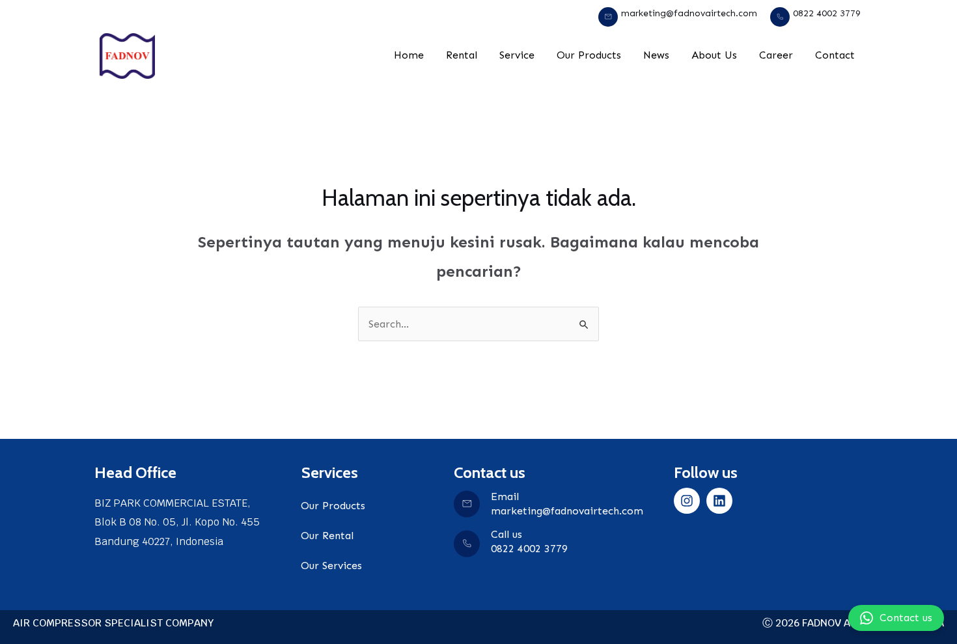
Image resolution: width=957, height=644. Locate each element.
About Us (714, 55)
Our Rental (327, 535)
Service (516, 55)
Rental (461, 55)
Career (776, 55)
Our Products (589, 55)
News (656, 55)
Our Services (331, 565)
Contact (835, 55)
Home (409, 55)
